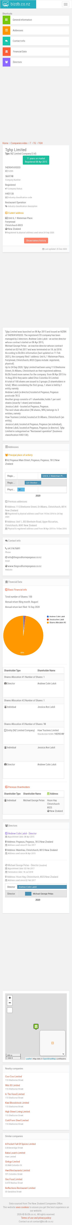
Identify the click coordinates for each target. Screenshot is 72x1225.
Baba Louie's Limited (15, 1152)
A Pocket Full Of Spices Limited (20, 1144)
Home (5, 143)
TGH (40, 143)
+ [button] (10, 998)
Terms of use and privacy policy (36, 1217)
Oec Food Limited (13, 1179)
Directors (17, 62)
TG (34, 143)
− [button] (10, 1003)
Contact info (19, 40)
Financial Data (20, 51)
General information (22, 19)
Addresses (18, 30)
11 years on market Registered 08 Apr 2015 (36, 160)
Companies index (19, 143)
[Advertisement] (36, 105)
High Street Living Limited (17, 1111)
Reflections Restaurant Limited (20, 1188)
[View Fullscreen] (9, 1010)
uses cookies (22, 1207)
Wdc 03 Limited (12, 1085)
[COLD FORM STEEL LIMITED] (36, 1027)
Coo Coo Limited (13, 1076)
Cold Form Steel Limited (16, 1120)
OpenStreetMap (49, 1058)
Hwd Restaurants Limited (17, 1170)
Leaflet (28, 1058)
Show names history (36, 240)
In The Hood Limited (14, 1094)
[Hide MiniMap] (63, 1053)
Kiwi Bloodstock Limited (17, 1102)
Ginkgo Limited (12, 1161)
